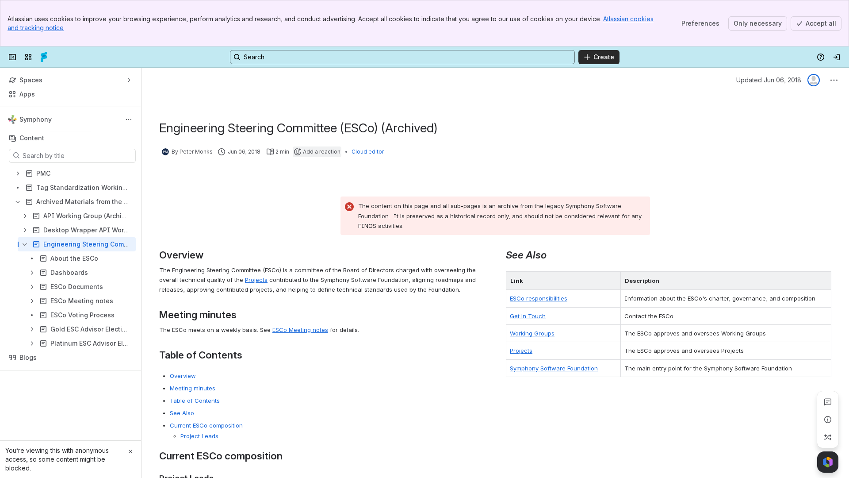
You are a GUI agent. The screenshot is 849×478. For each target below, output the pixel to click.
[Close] (130, 451)
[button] (611, 280)
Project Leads (199, 435)
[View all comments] (828, 402)
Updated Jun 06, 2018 (768, 80)
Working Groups (532, 333)
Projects (256, 279)
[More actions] (128, 119)
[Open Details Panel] (828, 419)
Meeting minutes (192, 388)
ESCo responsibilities (538, 298)
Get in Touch (528, 316)
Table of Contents (195, 400)
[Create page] (828, 437)
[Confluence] (44, 57)
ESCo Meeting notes (300, 329)
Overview (183, 375)
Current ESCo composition (206, 425)
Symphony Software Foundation (554, 368)
